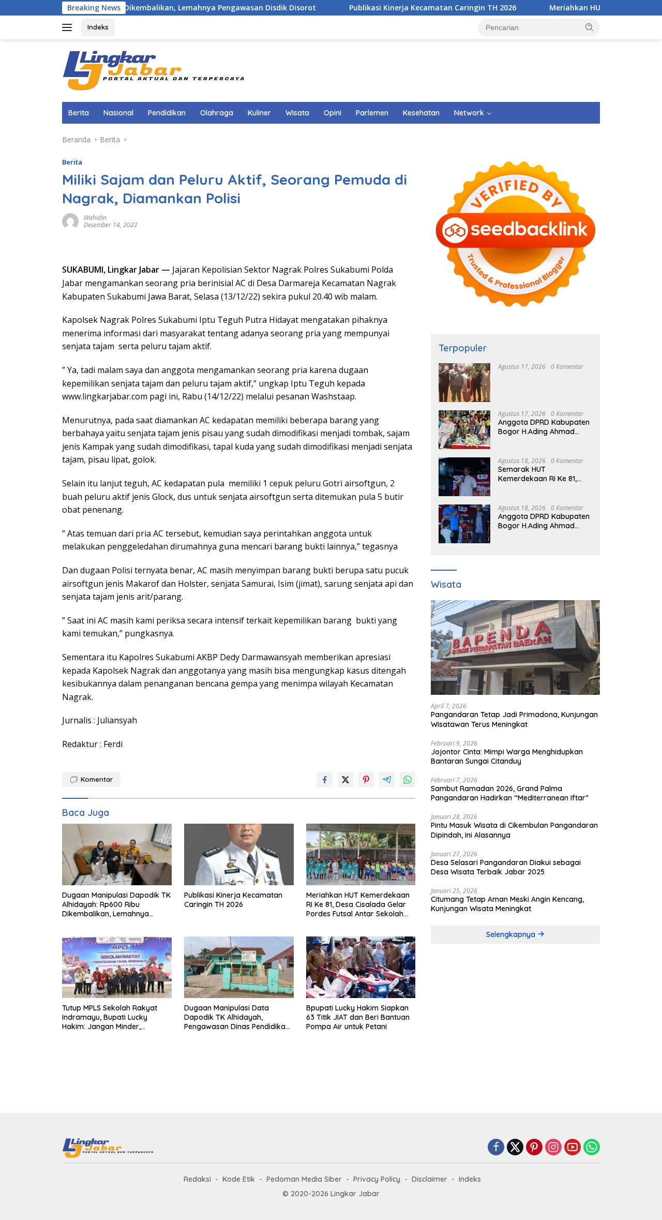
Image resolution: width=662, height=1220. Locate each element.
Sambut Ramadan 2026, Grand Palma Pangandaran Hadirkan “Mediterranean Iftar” (510, 793)
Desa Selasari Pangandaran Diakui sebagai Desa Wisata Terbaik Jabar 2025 (506, 867)
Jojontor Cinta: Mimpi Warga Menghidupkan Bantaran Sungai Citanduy (507, 756)
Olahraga (216, 112)
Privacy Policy (376, 1179)
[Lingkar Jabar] (155, 70)
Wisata (297, 112)
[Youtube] (572, 1148)
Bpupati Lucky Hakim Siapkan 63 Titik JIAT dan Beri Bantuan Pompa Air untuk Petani (358, 1017)
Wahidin (95, 217)
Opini (332, 112)
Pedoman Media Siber (304, 1179)
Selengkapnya (511, 934)
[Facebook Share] (325, 779)
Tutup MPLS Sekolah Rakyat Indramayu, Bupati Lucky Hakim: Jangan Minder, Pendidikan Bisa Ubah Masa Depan (109, 1017)
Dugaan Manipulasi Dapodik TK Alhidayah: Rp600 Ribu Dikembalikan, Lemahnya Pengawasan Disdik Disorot (116, 904)
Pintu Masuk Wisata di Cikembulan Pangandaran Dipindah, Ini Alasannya (514, 830)
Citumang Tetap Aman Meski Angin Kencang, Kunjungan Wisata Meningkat (507, 904)
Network (469, 112)
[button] (589, 27)
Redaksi (197, 1179)
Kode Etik (238, 1179)
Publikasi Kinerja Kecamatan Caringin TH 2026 (391, 7)
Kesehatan (421, 112)
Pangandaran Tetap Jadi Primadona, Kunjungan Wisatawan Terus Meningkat (514, 719)
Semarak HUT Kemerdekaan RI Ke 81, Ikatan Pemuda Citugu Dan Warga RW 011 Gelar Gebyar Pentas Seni (544, 474)
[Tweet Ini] (345, 779)
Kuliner (259, 112)
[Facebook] (496, 1148)
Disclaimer (429, 1179)
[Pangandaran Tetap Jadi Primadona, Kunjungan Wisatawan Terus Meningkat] (515, 647)
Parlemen (372, 112)
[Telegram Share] (387, 779)
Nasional (118, 112)
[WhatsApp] (591, 1148)
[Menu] (69, 27)
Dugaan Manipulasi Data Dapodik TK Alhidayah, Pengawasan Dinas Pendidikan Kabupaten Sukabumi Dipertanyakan (237, 1017)
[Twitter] (515, 1148)
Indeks (98, 27)
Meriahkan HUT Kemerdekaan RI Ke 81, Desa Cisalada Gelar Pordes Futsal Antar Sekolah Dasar (358, 904)
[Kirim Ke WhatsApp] (407, 779)
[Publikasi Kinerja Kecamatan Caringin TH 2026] (239, 854)
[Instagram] (553, 1148)
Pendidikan (167, 112)
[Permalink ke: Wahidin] (70, 221)
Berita (78, 112)
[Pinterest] (534, 1148)
